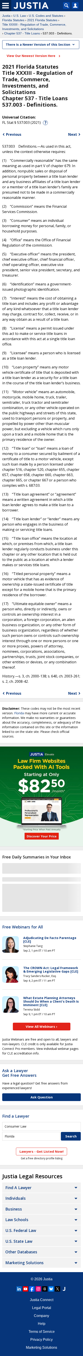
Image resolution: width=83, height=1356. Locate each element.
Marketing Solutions (24, 1262)
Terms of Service (42, 1331)
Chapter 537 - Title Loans (22, 33)
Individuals (15, 1198)
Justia (6, 15)
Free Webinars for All (22, 927)
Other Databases (21, 1251)
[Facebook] (32, 1289)
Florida (19, 713)
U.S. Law (19, 15)
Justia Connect (41, 1300)
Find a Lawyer (15, 1116)
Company (41, 1316)
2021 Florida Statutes (42, 20)
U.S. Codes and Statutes (46, 15)
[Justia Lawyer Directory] (64, 1289)
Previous (13, 134)
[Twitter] (57, 1289)
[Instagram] (38, 1289)
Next (72, 134)
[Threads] (44, 1289)
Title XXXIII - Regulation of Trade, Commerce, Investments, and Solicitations (34, 27)
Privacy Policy (41, 1339)
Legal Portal (41, 1308)
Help (41, 1324)
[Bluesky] (51, 1289)
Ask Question (42, 1097)
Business (13, 1209)
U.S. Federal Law (20, 1230)
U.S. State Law (18, 1241)
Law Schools (16, 1219)
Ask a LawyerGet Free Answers (19, 1073)
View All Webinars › (41, 1026)
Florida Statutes (13, 20)
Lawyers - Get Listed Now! (41, 1151)
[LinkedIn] (19, 1289)
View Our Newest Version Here (31, 56)
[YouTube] (25, 1289)
